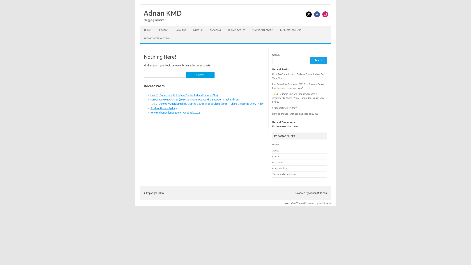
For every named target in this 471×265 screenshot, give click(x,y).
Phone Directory (262, 30)
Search (276, 55)
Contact (276, 156)
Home (275, 144)
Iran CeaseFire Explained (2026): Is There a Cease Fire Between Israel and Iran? (195, 99)
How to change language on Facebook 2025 (175, 112)
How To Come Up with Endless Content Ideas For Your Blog (184, 95)
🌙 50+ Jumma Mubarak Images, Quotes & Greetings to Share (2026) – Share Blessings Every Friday (206, 103)
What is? (198, 30)
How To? (181, 30)
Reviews (163, 30)
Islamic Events (236, 30)
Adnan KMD (163, 13)
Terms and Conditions (284, 174)
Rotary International (157, 38)
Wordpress (325, 203)
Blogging (215, 30)
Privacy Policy (279, 168)
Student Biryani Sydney (163, 108)
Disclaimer (277, 162)
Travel (148, 30)
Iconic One (290, 203)
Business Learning (290, 30)
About (275, 150)
